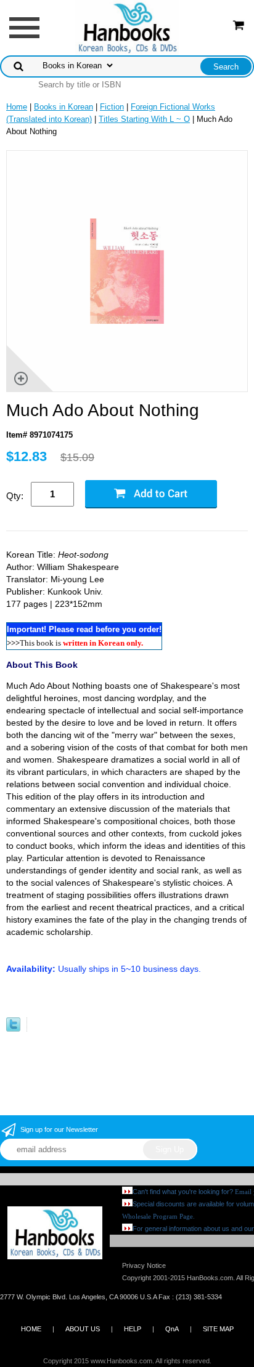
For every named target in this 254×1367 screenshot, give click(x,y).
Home (16, 106)
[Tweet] (13, 1028)
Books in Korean (63, 106)
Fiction (112, 106)
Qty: (14, 496)
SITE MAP (218, 1329)
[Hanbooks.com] (127, 26)
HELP (132, 1329)
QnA (172, 1329)
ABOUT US (82, 1329)
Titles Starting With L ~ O (144, 119)
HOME (31, 1329)
